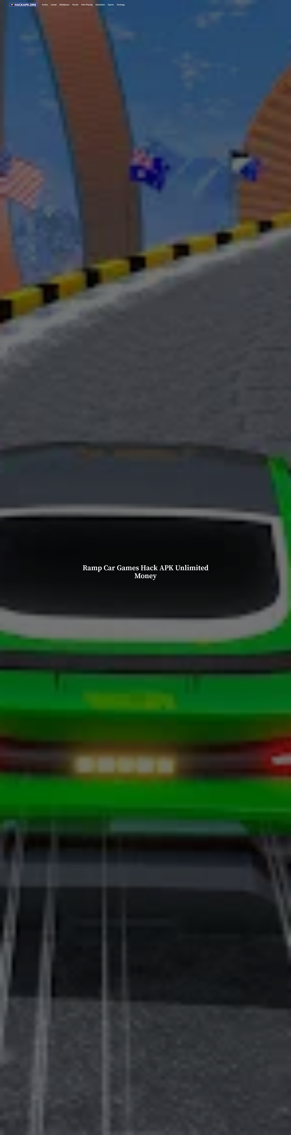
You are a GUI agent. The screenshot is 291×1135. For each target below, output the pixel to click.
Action (45, 4)
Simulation (100, 4)
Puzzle (75, 4)
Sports (111, 4)
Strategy (121, 4)
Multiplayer (64, 4)
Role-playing (87, 4)
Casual (53, 4)
